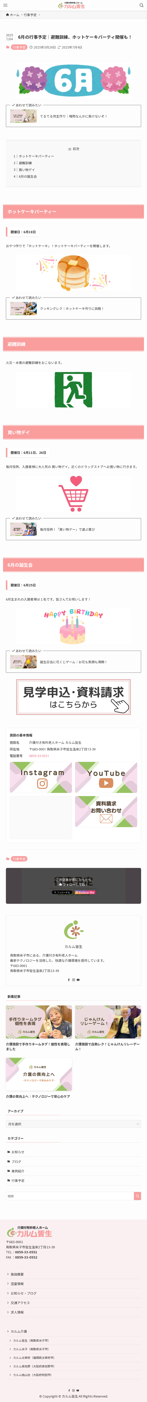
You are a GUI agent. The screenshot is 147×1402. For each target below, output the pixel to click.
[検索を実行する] (137, 1196)
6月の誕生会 (28, 176)
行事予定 (19, 47)
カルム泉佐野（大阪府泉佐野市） (34, 1366)
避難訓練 (25, 162)
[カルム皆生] (73, 5)
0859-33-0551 (39, 756)
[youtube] (78, 980)
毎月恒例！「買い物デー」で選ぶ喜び (67, 529)
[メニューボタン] (5, 5)
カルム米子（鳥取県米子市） (31, 1349)
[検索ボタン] (141, 5)
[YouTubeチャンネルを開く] (106, 777)
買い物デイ (27, 169)
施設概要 (17, 1274)
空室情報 (17, 1283)
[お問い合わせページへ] (106, 811)
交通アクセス (20, 1302)
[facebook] (69, 980)
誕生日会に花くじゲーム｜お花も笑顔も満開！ (74, 662)
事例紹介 (17, 1171)
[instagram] (73, 980)
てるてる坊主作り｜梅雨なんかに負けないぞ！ (74, 116)
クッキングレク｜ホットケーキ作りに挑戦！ (72, 308)
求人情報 (17, 1312)
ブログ (16, 1161)
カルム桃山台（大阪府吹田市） (33, 1375)
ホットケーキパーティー (36, 156)
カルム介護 (19, 1331)
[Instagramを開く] (41, 777)
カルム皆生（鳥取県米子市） (31, 1340)
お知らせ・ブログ (24, 1293)
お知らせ (17, 1151)
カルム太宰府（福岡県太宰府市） (34, 1357)
